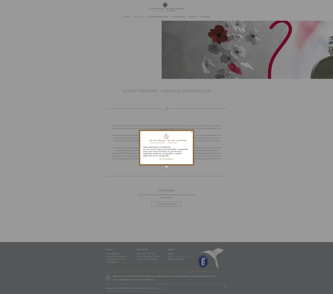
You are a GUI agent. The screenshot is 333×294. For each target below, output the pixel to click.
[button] (168, 129)
